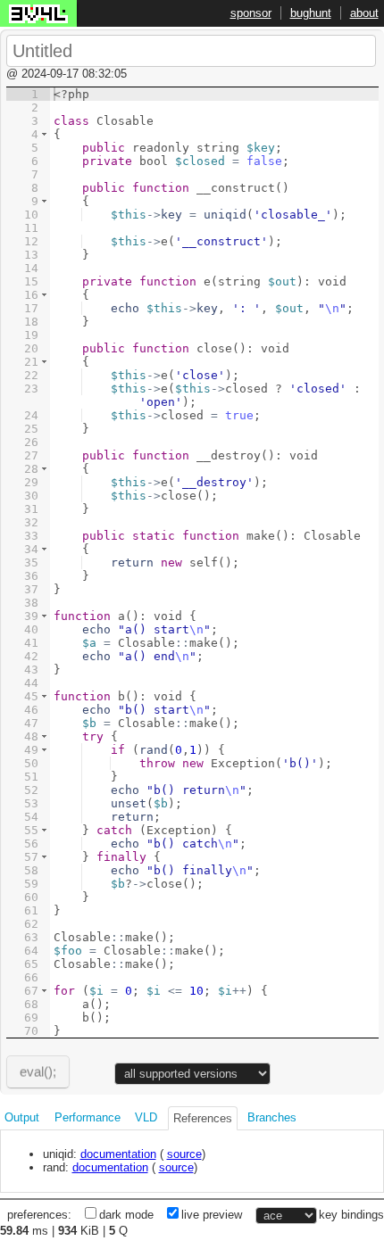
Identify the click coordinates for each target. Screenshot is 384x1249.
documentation (118, 1154)
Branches (271, 1117)
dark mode (126, 1214)
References (202, 1118)
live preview (211, 1214)
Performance (87, 1117)
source (184, 1154)
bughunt (310, 13)
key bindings (351, 1214)
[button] (44, 134)
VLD (146, 1117)
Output (21, 1117)
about (364, 13)
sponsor (250, 13)
